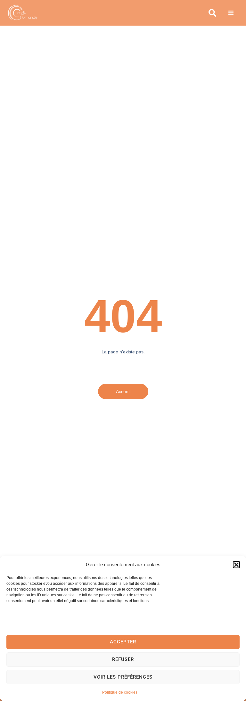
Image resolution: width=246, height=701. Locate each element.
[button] (236, 564)
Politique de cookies (119, 692)
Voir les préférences (123, 677)
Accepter (123, 642)
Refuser (123, 659)
